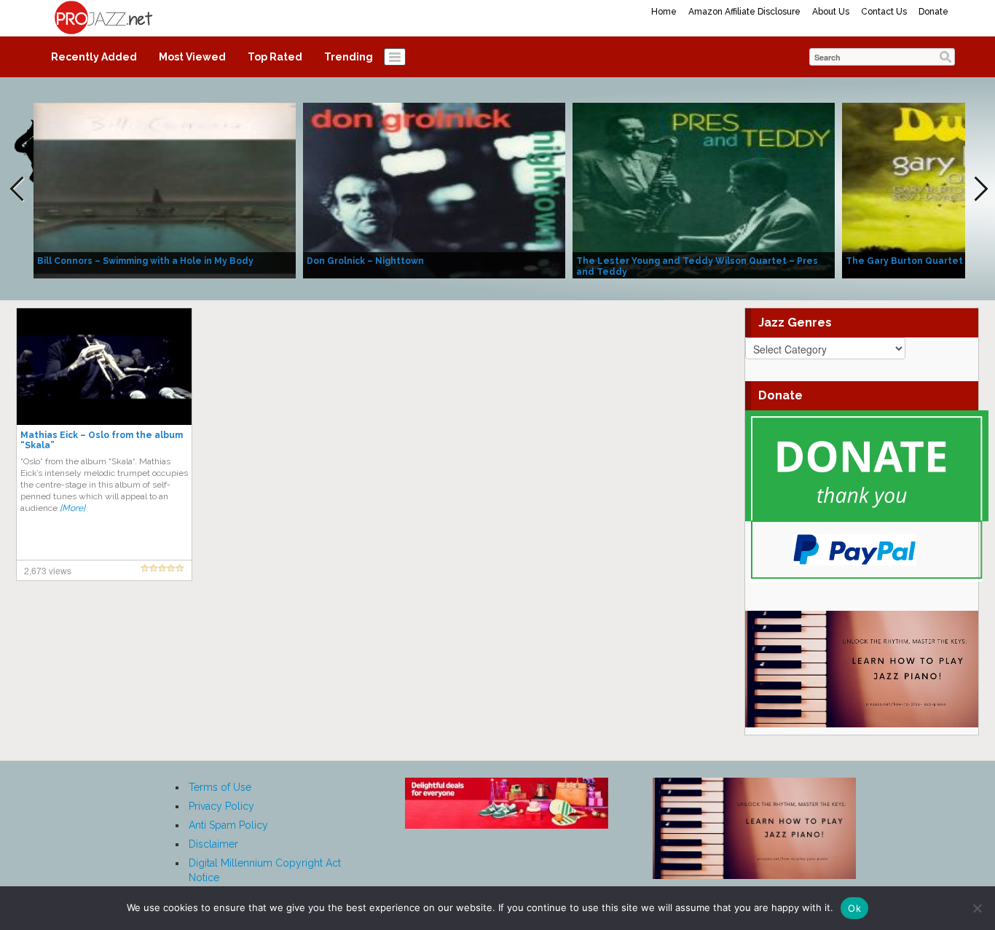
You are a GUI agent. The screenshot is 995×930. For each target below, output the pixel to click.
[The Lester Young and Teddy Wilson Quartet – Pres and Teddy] (704, 189)
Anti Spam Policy (228, 825)
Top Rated (275, 57)
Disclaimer (213, 844)
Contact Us (884, 12)
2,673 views (47, 570)
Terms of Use (220, 787)
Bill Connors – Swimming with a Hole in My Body (145, 261)
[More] (72, 508)
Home (664, 12)
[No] (977, 908)
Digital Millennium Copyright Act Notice (265, 870)
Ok (854, 908)
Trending (348, 57)
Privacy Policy (221, 806)
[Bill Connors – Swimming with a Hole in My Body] (165, 189)
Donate (933, 12)
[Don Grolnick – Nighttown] (434, 189)
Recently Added (94, 57)
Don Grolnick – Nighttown (365, 261)
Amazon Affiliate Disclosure (744, 12)
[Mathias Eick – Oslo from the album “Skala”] (104, 366)
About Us (830, 12)
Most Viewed (192, 57)
